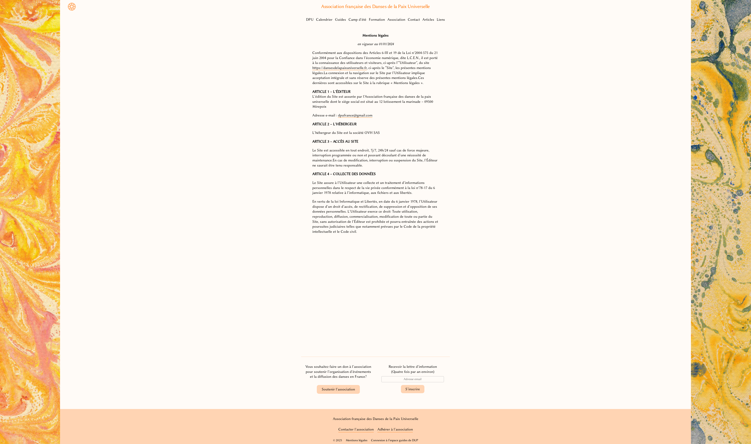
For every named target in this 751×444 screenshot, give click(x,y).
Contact (414, 19)
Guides (340, 19)
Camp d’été (357, 19)
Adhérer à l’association (395, 429)
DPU (310, 19)
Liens (441, 19)
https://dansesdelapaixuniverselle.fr (339, 68)
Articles (428, 19)
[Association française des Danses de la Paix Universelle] (72, 9)
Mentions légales (356, 440)
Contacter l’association (356, 429)
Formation (377, 19)
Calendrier (324, 19)
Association (396, 19)
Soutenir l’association (338, 389)
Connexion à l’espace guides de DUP (394, 440)
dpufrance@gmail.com (355, 115)
